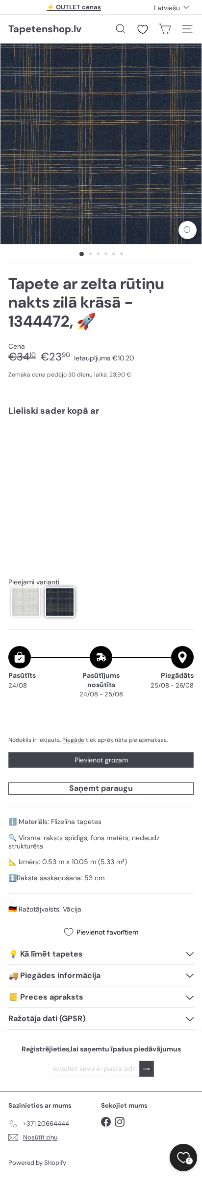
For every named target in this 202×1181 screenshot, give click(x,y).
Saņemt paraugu (101, 788)
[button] (25, 602)
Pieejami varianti (33, 582)
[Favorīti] (142, 29)
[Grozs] (164, 29)
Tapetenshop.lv (44, 29)
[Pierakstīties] (146, 1069)
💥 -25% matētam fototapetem (74, 8)
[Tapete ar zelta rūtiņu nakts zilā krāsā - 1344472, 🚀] (101, 452)
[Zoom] (187, 230)
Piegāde (73, 740)
